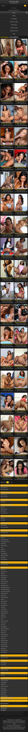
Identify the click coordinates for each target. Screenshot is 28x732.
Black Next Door (4, 509)
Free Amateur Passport (5, 591)
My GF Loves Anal (4, 489)
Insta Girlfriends (4, 682)
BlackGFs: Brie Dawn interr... (7, 344)
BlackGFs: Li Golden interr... (20, 410)
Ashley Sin (5, 324)
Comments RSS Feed (15, 10)
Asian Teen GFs (4, 494)
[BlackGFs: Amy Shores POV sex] (7, 47)
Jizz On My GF (3, 603)
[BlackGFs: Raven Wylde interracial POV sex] (20, 268)
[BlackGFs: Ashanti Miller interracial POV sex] (7, 158)
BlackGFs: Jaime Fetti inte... (20, 123)
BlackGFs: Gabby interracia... (7, 211)
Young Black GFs (4, 513)
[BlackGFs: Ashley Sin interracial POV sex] (7, 313)
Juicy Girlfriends (4, 605)
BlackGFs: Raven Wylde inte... (21, 277)
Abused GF (3, 569)
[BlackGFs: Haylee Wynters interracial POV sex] (7, 291)
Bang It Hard (19, 191)
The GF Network (4, 559)
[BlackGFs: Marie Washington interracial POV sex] (7, 445)
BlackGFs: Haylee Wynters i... (7, 300)
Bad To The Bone (6, 257)
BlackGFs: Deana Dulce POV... (21, 366)
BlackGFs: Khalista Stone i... (21, 432)
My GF (2, 547)
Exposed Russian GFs (5, 589)
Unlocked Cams (4, 644)
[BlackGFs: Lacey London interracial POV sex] (7, 136)
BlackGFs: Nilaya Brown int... (21, 145)
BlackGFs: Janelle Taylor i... (7, 410)
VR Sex (14, 15)
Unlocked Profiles (4, 646)
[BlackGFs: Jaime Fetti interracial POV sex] (20, 114)
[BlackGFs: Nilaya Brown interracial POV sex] (20, 136)
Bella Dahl (23, 191)
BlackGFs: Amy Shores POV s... (7, 56)
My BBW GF (3, 501)
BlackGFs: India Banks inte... (21, 100)
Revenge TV (3, 551)
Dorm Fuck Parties (4, 527)
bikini (5, 479)
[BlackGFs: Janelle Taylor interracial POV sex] (7, 401)
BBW (5, 213)
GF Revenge (3, 543)
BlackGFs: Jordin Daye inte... (21, 454)
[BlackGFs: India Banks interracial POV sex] (20, 91)
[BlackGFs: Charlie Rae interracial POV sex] (7, 246)
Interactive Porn (14, 30)
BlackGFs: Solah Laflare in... (7, 432)
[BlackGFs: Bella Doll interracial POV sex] (20, 180)
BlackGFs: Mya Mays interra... (21, 255)
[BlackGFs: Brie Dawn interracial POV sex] (7, 335)
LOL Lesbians (3, 609)
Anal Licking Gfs (4, 487)
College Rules (3, 525)
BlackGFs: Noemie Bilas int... (21, 56)
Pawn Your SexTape (5, 628)
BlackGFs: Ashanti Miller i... (7, 167)
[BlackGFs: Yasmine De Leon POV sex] (20, 335)
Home (14, 12)
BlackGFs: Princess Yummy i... (21, 233)
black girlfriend (24, 58)
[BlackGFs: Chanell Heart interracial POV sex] (20, 291)
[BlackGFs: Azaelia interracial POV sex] (7, 91)
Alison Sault (19, 479)
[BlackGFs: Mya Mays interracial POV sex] (20, 246)
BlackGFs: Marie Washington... (7, 454)
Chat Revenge (4, 577)
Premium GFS (3, 630)
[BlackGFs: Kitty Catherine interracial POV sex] (20, 379)
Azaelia (5, 103)
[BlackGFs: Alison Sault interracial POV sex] (20, 468)
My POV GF (3, 624)
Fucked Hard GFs (4, 593)
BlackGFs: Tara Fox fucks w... (7, 123)
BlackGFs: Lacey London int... (7, 145)
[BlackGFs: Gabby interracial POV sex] (7, 202)
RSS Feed (10, 10)
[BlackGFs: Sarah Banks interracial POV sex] (7, 357)
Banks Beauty (19, 213)
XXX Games (14, 24)
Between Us (10, 58)
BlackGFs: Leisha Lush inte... (7, 189)
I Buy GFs (3, 599)
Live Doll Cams (14, 27)
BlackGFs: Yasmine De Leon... (21, 344)
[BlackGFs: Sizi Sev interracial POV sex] (20, 158)
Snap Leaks (3, 638)
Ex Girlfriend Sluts (4, 539)
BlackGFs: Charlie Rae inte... (7, 255)
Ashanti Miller (6, 169)
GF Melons (3, 518)
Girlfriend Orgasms (4, 597)
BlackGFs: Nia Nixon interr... (7, 477)
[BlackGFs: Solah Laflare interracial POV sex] (7, 423)
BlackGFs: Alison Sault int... (20, 477)
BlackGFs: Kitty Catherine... (20, 388)
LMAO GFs (3, 607)
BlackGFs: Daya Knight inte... (7, 78)
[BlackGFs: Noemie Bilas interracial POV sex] (20, 47)
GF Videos (3, 710)
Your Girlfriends (4, 652)
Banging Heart (19, 302)
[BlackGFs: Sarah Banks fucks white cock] (20, 202)
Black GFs (19, 58)
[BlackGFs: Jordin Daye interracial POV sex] (20, 445)
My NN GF (3, 549)
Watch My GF (3, 648)
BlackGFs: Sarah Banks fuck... (21, 211)
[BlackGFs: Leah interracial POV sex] (20, 313)
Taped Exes (3, 557)
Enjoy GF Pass (4, 583)
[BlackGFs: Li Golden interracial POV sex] (20, 401)
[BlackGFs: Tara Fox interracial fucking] (20, 69)
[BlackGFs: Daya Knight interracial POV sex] (7, 69)
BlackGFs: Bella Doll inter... (20, 189)
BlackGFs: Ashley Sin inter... (7, 322)
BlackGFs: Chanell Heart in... (21, 300)
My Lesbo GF (3, 622)
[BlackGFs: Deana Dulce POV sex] (20, 357)
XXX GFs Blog (14, 1)
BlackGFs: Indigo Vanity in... (7, 277)
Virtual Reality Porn (4, 703)
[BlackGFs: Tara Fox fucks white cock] (7, 114)
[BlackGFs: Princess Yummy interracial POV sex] (20, 224)
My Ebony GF (3, 510)
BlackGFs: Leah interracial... (21, 322)
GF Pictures (4, 708)
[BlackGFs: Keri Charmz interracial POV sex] (7, 379)
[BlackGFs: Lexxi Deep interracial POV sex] (7, 224)
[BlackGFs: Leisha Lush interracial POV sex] (7, 180)
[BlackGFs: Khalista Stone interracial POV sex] (20, 423)
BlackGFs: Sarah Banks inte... (7, 366)
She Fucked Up (4, 553)
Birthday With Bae (21, 103)
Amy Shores (5, 58)
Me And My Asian (4, 496)
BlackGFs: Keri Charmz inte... (7, 388)
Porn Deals (14, 18)
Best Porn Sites (14, 21)
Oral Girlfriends (4, 626)
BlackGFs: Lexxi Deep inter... (7, 233)
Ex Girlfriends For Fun (5, 541)
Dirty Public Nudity (4, 564)
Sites (14, 33)
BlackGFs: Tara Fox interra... (21, 78)
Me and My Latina (4, 657)
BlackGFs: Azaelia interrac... (7, 100)
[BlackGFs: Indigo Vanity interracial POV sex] (7, 268)
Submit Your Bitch (4, 555)
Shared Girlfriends (4, 634)
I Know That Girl (4, 545)
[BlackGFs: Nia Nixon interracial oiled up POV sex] (7, 468)
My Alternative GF (4, 532)
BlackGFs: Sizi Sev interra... (20, 167)
